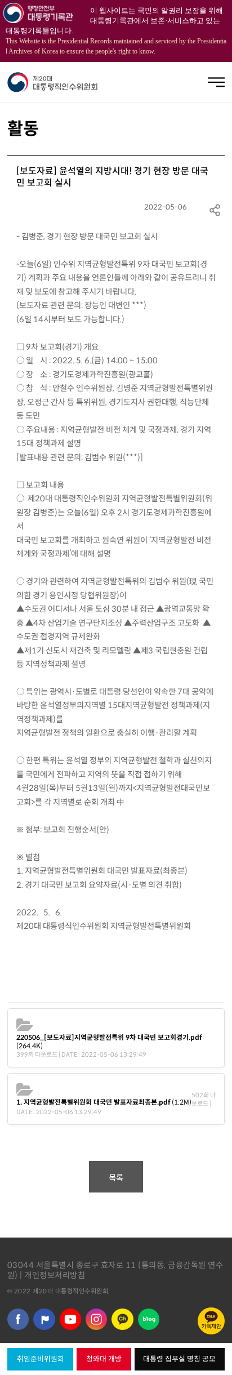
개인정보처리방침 (54, 1275)
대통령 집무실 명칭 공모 (179, 1359)
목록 (116, 1178)
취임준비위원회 (40, 1359)
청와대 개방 (104, 1359)
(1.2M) (103, 1102)
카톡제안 (211, 1326)
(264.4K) (109, 1041)
